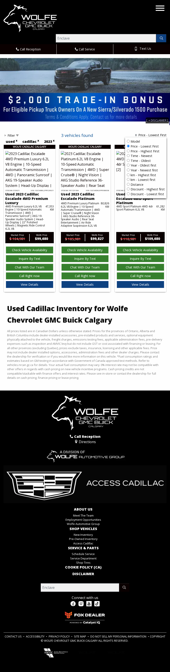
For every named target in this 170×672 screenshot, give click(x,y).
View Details (29, 284)
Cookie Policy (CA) (83, 567)
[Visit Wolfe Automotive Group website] (85, 454)
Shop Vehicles (83, 529)
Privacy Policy (59, 636)
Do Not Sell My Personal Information (118, 636)
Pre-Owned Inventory (83, 539)
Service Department (83, 558)
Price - (144, 146)
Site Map (80, 636)
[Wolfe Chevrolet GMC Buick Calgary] (30, 18)
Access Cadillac (83, 543)
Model (135, 141)
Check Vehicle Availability (29, 250)
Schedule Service (83, 554)
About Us (83, 509)
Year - (143, 165)
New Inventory (83, 535)
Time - (141, 156)
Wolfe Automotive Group (83, 524)
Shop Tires (83, 563)
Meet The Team (83, 515)
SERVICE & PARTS (83, 548)
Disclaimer (83, 574)
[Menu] (160, 8)
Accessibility (35, 636)
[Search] (161, 38)
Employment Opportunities (83, 520)
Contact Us (13, 636)
